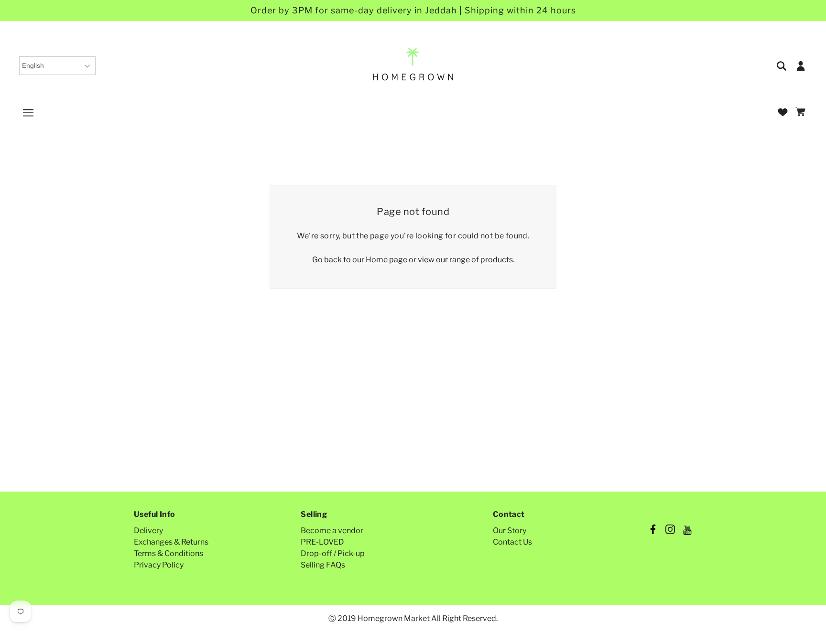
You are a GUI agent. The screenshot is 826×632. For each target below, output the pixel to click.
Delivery (148, 530)
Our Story (509, 530)
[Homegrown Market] (413, 64)
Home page (386, 259)
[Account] (800, 65)
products (496, 259)
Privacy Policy (159, 564)
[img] (782, 65)
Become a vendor (332, 530)
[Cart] (802, 112)
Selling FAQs (323, 564)
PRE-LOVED (322, 541)
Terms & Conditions (168, 553)
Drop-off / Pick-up (333, 553)
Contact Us (512, 541)
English (33, 65)
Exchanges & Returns (171, 541)
